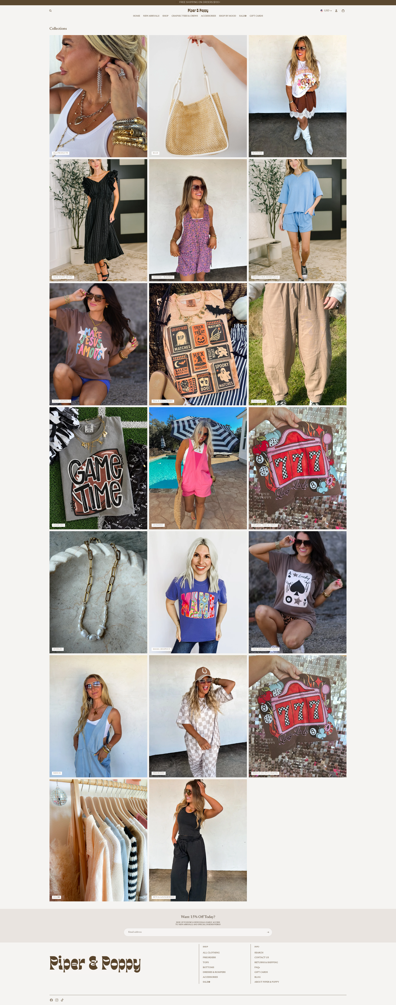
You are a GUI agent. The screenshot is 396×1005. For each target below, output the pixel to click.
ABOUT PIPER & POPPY (266, 982)
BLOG (257, 977)
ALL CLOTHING (211, 953)
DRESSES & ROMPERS (214, 972)
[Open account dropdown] (336, 10)
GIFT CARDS (261, 972)
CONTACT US (261, 958)
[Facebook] (51, 1000)
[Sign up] (268, 932)
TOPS (206, 963)
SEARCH (258, 953)
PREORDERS (209, 958)
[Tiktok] (62, 1000)
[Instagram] (57, 1000)
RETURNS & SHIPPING (266, 963)
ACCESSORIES (210, 977)
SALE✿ (206, 982)
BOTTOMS (208, 967)
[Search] (50, 10)
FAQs (257, 967)
